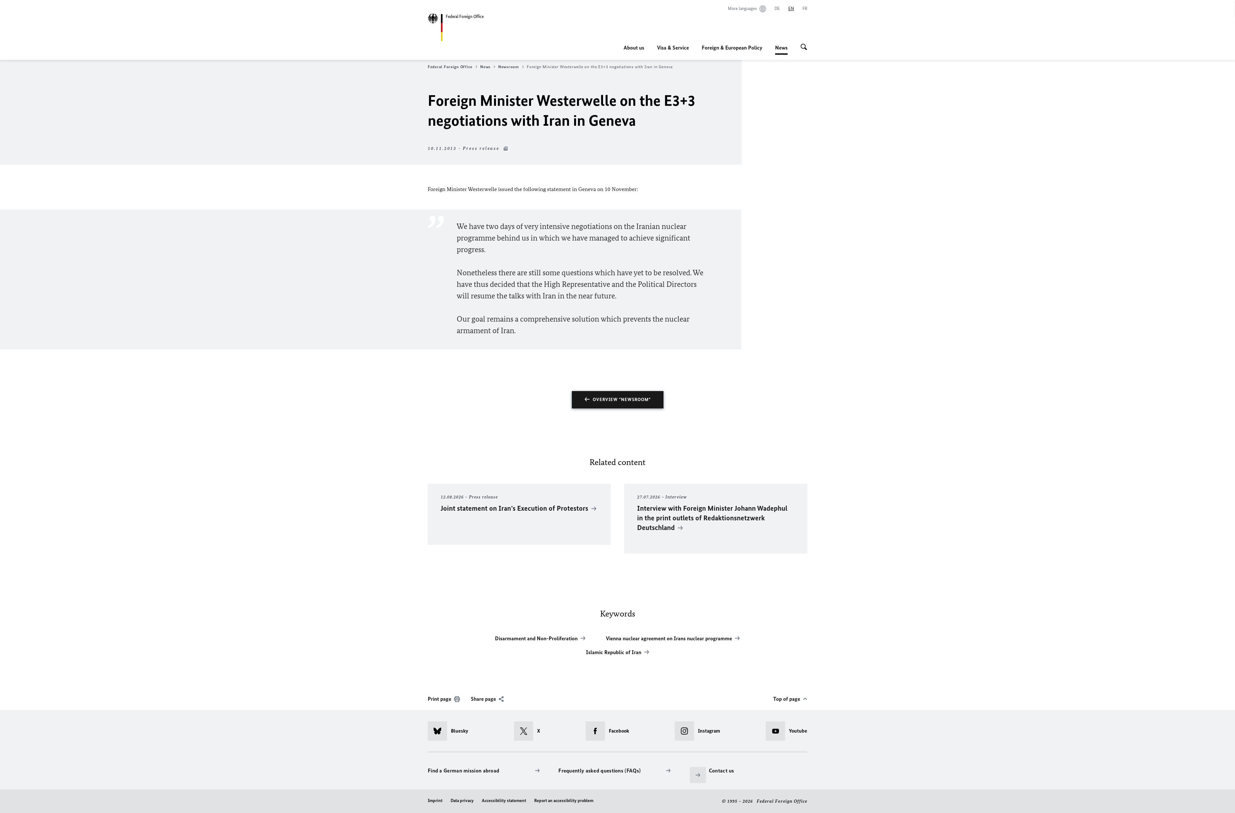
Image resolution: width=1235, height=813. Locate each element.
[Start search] (803, 48)
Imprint (435, 800)
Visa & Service (673, 47)
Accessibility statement (504, 800)
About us (634, 47)
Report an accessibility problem (563, 800)
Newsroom (508, 66)
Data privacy (462, 800)
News (781, 49)
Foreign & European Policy (732, 47)
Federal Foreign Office (450, 66)
